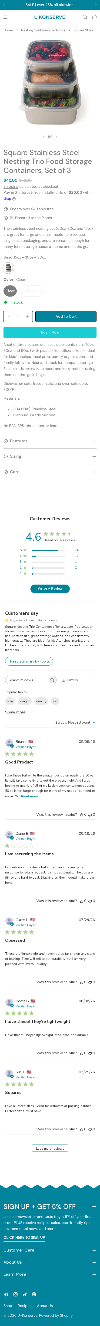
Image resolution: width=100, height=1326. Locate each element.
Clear (10, 290)
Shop (7, 1305)
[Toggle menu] (5, 17)
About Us (45, 1305)
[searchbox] (26, 680)
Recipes (24, 1305)
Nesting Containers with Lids (43, 30)
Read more (29, 796)
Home (8, 30)
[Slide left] (43, 136)
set (55, 701)
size (10, 701)
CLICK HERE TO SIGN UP (24, 1237)
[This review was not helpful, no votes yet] (90, 814)
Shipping (10, 186)
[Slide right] (56, 136)
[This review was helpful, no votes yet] (81, 814)
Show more (15, 712)
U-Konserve (27, 1315)
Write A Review (50, 588)
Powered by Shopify (56, 1315)
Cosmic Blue (33, 292)
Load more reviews (50, 1148)
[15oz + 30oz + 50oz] (8, 268)
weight (25, 701)
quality (41, 701)
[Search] (85, 17)
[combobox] (75, 722)
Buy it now (50, 332)
